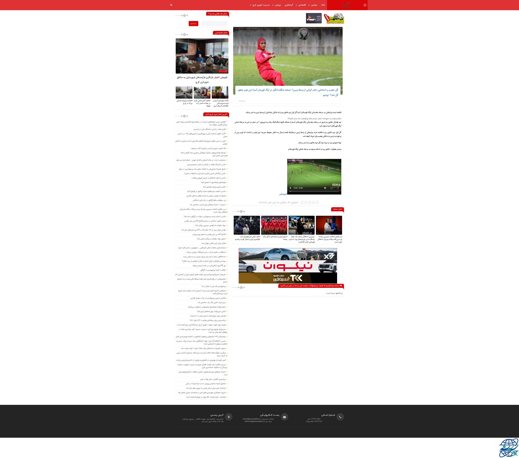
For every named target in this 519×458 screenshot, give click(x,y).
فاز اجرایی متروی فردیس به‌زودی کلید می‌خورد (208, 148)
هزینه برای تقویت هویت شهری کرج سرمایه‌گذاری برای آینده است (201, 325)
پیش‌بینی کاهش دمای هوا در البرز (213, 379)
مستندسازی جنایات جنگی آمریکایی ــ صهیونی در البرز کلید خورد (202, 247)
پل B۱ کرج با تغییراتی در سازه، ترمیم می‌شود (209, 265)
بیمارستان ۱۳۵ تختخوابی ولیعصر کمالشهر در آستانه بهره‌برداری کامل (201, 336)
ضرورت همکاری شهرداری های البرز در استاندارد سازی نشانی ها (202, 392)
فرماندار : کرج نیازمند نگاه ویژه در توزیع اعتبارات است (206, 397)
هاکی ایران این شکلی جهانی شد (213, 243)
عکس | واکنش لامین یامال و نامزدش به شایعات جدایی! (205, 173)
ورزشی (278, 5)
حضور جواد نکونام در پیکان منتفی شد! (211, 238)
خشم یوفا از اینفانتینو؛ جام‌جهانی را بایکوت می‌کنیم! (207, 307)
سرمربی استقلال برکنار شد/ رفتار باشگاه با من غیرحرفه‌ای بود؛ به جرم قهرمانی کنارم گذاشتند (302, 239)
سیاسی (314, 5)
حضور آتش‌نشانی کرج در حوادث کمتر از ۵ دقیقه (202, 103)
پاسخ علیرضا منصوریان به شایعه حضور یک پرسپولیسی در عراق (202, 169)
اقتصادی (302, 5)
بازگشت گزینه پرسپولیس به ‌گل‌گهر (213, 270)
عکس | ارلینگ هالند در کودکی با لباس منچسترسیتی (206, 164)
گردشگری (289, 5)
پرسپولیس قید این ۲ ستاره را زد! (213, 286)
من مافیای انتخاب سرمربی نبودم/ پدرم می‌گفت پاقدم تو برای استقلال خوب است (329, 239)
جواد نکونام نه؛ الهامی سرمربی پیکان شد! (210, 225)
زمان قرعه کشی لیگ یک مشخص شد (212, 302)
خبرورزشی (283, 194)
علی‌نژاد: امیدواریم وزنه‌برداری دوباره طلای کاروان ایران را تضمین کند (200, 274)
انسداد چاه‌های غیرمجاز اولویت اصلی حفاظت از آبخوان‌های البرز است (203, 373)
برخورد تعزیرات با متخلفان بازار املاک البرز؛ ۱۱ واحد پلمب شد (203, 348)
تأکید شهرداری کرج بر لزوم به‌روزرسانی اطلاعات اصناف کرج (220, 103)
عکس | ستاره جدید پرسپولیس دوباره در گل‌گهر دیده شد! (205, 216)
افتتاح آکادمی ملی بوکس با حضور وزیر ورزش (209, 234)
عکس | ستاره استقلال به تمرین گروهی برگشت (208, 178)
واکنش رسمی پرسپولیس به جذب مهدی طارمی (208, 298)
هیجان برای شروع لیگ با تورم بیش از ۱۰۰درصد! (208, 316)
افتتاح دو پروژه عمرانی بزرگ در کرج (184, 102)
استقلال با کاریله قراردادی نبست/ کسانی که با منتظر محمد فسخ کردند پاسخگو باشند (202, 292)
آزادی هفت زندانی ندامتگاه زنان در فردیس (209, 129)
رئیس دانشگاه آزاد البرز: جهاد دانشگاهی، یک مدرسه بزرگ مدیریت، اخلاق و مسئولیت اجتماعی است (201, 343)
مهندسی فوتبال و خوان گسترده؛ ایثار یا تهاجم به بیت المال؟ (204, 261)
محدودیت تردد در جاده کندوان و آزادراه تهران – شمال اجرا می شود (201, 160)
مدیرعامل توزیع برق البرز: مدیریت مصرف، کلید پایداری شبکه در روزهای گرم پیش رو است (203, 331)
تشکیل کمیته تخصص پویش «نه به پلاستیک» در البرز (206, 383)
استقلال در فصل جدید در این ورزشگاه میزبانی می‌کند (206, 252)
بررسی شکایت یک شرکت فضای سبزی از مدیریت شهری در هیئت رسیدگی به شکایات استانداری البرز (202, 366)
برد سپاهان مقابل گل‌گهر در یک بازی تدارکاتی (209, 200)
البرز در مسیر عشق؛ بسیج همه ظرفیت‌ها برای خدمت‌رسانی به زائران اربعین (201, 142)
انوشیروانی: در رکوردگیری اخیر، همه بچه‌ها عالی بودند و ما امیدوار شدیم (202, 280)
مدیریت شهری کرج (261, 5)
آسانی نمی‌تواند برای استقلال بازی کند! (211, 311)
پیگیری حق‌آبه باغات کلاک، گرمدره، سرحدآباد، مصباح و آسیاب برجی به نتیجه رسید (201, 354)
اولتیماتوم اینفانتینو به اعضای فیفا (213, 182)
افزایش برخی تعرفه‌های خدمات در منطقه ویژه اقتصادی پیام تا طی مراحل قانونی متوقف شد (201, 123)
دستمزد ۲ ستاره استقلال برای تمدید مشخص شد (208, 204)
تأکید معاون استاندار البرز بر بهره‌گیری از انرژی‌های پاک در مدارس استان (202, 135)
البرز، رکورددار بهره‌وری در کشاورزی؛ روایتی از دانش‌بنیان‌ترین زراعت (201, 360)
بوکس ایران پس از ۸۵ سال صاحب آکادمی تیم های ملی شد (203, 230)
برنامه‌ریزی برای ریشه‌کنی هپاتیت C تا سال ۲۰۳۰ (208, 320)
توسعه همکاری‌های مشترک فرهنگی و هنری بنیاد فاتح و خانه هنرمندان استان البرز (204, 154)
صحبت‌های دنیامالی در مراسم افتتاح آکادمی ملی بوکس (205, 221)
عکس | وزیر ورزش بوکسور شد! (214, 187)
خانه (323, 5)
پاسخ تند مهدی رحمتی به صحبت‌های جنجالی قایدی (206, 195)
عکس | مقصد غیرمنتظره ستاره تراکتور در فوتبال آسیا (206, 191)
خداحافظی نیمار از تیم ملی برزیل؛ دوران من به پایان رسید (204, 256)
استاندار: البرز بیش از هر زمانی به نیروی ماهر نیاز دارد (206, 388)
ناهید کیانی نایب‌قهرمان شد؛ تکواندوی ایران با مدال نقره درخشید (247, 238)
